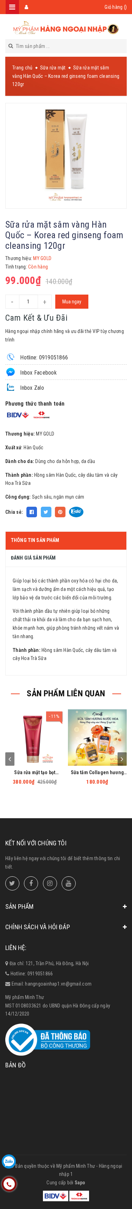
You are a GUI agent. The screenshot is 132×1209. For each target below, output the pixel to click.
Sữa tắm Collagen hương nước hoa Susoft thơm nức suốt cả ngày (97, 773)
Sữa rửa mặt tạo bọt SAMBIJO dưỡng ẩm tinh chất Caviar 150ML (34, 773)
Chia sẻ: (14, 512)
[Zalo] (9, 1161)
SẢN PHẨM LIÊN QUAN (66, 693)
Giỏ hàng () (116, 7)
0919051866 (40, 973)
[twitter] (12, 883)
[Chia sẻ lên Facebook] (31, 512)
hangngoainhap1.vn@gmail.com (58, 984)
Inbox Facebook (38, 372)
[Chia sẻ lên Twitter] (46, 512)
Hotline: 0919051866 (43, 357)
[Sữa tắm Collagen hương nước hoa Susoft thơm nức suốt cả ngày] (97, 737)
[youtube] (69, 883)
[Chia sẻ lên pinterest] (60, 512)
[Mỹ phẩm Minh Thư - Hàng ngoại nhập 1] (66, 28)
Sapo (80, 1182)
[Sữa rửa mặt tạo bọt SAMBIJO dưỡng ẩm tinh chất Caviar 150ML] (34, 737)
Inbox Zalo (31, 387)
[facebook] (31, 883)
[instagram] (50, 883)
